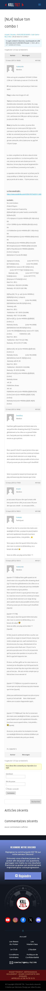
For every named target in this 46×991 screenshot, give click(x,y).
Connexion (11, 793)
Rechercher (35, 802)
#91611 (37, 561)
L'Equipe (32, 949)
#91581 (37, 409)
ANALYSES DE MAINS (23, 35)
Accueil (7, 35)
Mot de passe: (10, 781)
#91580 (37, 60)
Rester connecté (13, 789)
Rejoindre (24, 875)
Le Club (13, 949)
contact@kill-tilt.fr (25, 962)
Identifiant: (9, 774)
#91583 (37, 483)
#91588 (37, 511)
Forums (13, 35)
